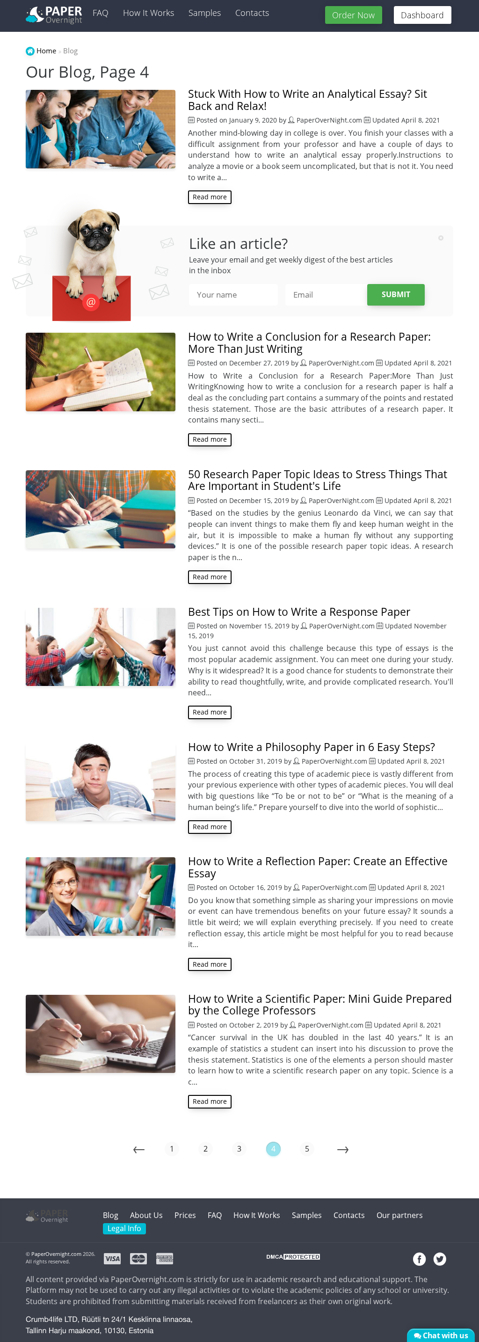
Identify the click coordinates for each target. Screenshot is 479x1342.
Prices (185, 1215)
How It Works (148, 12)
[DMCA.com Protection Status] (293, 1260)
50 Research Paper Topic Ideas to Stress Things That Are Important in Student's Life (317, 480)
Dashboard (422, 15)
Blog (110, 1215)
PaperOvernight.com (56, 1253)
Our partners (400, 1215)
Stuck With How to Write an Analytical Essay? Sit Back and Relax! (307, 99)
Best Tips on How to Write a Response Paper (299, 611)
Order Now (353, 15)
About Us (146, 1215)
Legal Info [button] (124, 1228)
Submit (396, 294)
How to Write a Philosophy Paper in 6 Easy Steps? (311, 746)
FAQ (101, 12)
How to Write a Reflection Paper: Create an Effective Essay (318, 867)
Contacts (252, 12)
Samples (205, 12)
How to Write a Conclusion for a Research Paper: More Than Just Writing (309, 342)
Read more (210, 197)
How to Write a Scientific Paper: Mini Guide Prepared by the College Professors (320, 1004)
